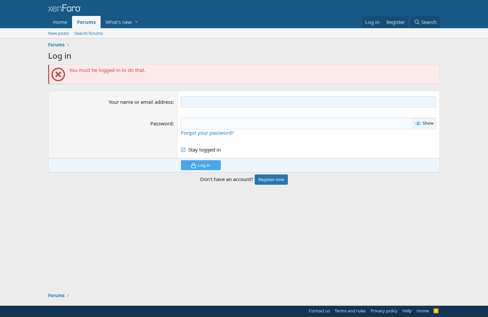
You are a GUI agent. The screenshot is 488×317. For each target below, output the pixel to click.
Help (407, 311)
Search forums (88, 33)
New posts (58, 33)
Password (161, 123)
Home (60, 22)
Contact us (319, 311)
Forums (86, 22)
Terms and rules (350, 311)
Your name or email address (141, 101)
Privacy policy (384, 311)
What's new (119, 22)
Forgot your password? (207, 132)
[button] (136, 22)
